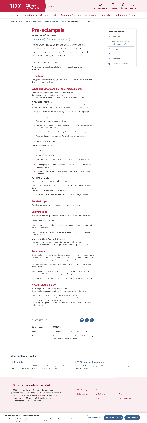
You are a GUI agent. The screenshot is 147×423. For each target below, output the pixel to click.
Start (21, 21)
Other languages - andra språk (35, 21)
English (18, 362)
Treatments (116, 59)
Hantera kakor (94, 418)
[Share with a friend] (82, 320)
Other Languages (59, 39)
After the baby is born (120, 64)
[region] (73, 418)
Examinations (117, 54)
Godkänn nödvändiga (113, 418)
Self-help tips (116, 49)
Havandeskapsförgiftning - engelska (81, 21)
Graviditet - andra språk (57, 21)
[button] (92, 320)
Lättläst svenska (38, 39)
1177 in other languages (90, 362)
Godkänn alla (132, 418)
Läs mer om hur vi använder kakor (41, 421)
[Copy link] (87, 320)
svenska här (52, 62)
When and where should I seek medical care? (121, 43)
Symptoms (116, 37)
